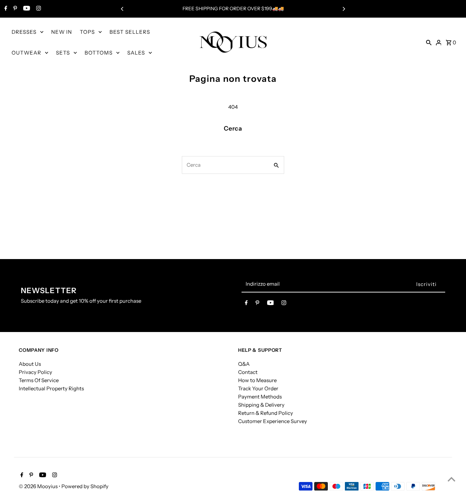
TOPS (87, 32)
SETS (63, 52)
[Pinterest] (14, 9)
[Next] (343, 9)
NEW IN (61, 32)
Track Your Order (258, 388)
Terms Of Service (39, 380)
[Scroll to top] (451, 479)
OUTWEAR (26, 52)
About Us (30, 363)
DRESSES (24, 32)
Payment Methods (260, 396)
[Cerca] (428, 42)
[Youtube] (25, 9)
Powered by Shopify (84, 486)
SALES (136, 52)
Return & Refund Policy (265, 412)
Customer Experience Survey (272, 421)
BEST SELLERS (130, 32)
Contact (248, 371)
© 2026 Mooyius (39, 486)
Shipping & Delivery (261, 404)
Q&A (244, 363)
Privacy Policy (35, 371)
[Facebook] (5, 9)
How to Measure (257, 380)
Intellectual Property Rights (51, 388)
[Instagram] (37, 9)
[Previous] (122, 9)
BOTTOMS (99, 52)
